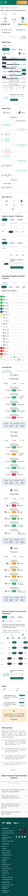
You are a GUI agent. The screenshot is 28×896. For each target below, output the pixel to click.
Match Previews (6, 850)
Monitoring (5, 870)
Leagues (4, 848)
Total (4, 45)
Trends (23, 36)
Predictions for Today (7, 884)
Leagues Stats (5, 857)
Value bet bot (5, 873)
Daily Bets (4, 860)
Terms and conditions (7, 831)
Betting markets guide (8, 841)
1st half (11, 45)
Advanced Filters (6, 852)
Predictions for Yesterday (6, 891)
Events (4, 688)
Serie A (7, 7)
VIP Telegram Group (7, 879)
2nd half (20, 219)
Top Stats (5, 49)
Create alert (14, 99)
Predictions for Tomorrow (6, 887)
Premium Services (6, 864)
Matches (3, 7)
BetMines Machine (6, 855)
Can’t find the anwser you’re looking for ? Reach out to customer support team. (14, 782)
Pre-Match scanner (7, 868)
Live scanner (5, 866)
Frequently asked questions (6, 838)
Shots (13, 49)
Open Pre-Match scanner (16, 267)
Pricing (3, 862)
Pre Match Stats (13, 36)
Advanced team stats (7, 877)
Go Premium (14, 719)
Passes (20, 49)
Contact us (5, 835)
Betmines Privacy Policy (8, 833)
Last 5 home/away (20, 371)
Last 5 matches (7, 371)
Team (17, 688)
